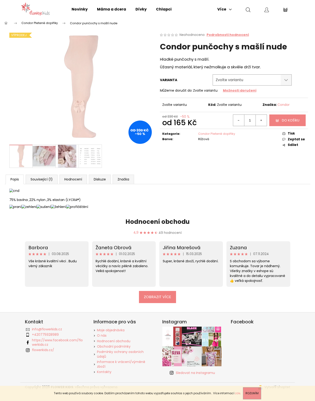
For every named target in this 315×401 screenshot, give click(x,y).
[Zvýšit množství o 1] (261, 120)
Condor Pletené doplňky (216, 133)
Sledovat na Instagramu (195, 372)
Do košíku (290, 120)
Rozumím (252, 393)
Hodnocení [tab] (73, 179)
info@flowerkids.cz (47, 329)
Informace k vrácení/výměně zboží (121, 364)
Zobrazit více (157, 297)
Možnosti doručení (239, 90)
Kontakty (104, 372)
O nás (102, 335)
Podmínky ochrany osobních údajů (120, 354)
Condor (283, 104)
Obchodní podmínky (114, 346)
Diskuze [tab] (100, 179)
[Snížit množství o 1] (238, 120)
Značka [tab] (123, 179)
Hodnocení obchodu (157, 222)
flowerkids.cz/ (43, 350)
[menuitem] (79, 9)
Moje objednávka (111, 330)
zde (237, 393)
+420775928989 (45, 334)
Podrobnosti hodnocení (228, 35)
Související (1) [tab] (42, 179)
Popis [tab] (14, 179)
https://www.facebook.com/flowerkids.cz (57, 342)
